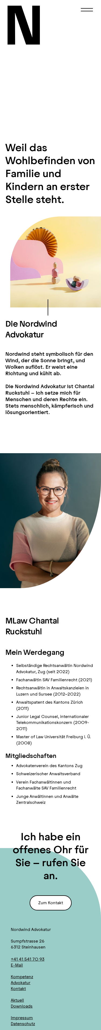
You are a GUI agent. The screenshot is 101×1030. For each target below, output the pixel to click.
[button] (87, 9)
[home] (26, 25)
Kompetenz (22, 976)
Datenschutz (23, 1023)
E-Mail (17, 965)
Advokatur (20, 982)
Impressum (22, 1017)
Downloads (22, 1006)
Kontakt (18, 988)
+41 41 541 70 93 (27, 959)
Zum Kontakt (50, 902)
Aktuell (17, 1000)
